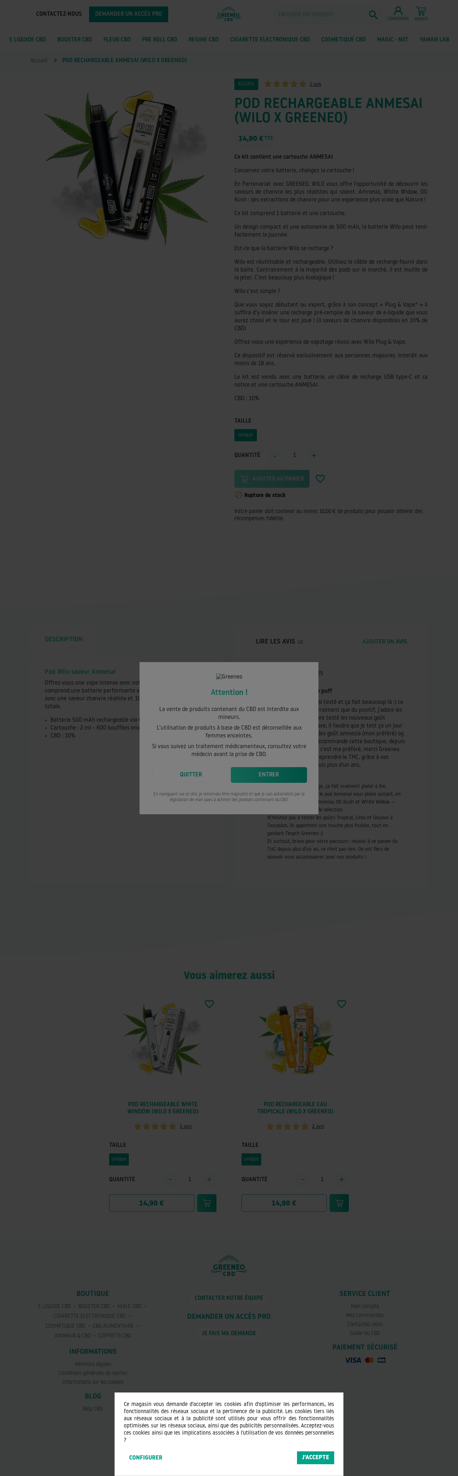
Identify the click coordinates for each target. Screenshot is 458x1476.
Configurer (145, 1458)
